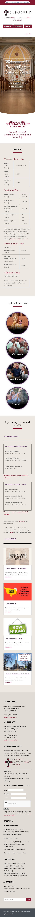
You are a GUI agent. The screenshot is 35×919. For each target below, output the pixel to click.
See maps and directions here (19, 239)
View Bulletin (7, 26)
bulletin (21, 521)
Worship (17, 329)
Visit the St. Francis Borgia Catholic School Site (17, 2)
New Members (18, 379)
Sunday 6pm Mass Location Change (18, 674)
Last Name (7, 798)
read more (8, 577)
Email (6, 790)
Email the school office (11, 740)
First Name (7, 794)
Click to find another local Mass (15, 853)
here (11, 532)
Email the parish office (10, 717)
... (0, 918)
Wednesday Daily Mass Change (16, 569)
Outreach (17, 354)
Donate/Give (18, 26)
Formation (17, 404)
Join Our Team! (11, 604)
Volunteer (28, 26)
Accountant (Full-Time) (14, 639)
